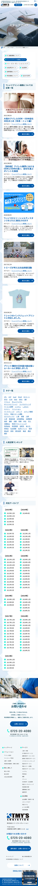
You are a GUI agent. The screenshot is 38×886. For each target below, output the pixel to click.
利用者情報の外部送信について (14, 859)
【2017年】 (8, 616)
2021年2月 (10, 587)
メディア (19, 412)
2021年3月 (10, 584)
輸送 (24, 431)
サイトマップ (9, 856)
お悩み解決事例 (8, 777)
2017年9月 (10, 628)
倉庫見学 (24, 792)
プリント (24, 779)
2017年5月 (10, 636)
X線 (25, 399)
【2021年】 (8, 556)
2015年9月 (10, 668)
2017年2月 (10, 645)
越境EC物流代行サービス (28, 758)
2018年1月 (26, 610)
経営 (30, 428)
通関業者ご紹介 (26, 789)
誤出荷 (6, 431)
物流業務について (12, 76)
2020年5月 (26, 576)
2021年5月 (10, 579)
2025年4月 (10, 519)
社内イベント (22, 428)
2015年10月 (11, 665)
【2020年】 (24, 556)
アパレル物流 (7, 755)
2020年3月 (26, 582)
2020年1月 (26, 587)
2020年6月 (26, 573)
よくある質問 (25, 807)
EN (35, 1)
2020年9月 (26, 565)
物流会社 (7, 426)
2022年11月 (26, 533)
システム (18, 407)
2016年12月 (26, 619)
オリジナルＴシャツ (10, 404)
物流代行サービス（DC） (28, 769)
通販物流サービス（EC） (28, 756)
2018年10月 (26, 602)
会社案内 (24, 67)
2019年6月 (10, 605)
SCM (10, 399)
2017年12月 (11, 619)
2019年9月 (10, 602)
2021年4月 (10, 582)
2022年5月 (26, 545)
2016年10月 (26, 625)
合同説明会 (20, 419)
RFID (5, 399)
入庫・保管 (25, 750)
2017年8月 (10, 631)
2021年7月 (10, 573)
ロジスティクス (9, 416)
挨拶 (5, 421)
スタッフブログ (26, 802)
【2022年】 (24, 530)
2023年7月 (10, 533)
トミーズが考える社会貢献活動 (18, 267)
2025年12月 (11, 513)
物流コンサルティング (28, 784)
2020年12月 (26, 559)
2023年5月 (10, 536)
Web (15, 399)
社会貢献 (13, 428)
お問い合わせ (18, 5)
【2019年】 (8, 595)
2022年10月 (26, 536)
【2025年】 (8, 509)
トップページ (8, 747)
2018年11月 (26, 599)
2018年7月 (26, 605)
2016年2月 (26, 647)
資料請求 (18, 431)
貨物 (11, 431)
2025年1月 (10, 524)
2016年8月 (26, 631)
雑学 (5, 433)
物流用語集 (25, 809)
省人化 (28, 426)
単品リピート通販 (16, 414)
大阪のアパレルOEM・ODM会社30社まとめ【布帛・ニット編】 (18, 119)
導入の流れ (7, 771)
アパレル (7, 402)
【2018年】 (24, 595)
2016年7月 (26, 633)
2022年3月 (26, 547)
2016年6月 (26, 636)
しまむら (25, 407)
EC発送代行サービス (27, 753)
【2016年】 (24, 616)
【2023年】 (8, 530)
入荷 (5, 419)
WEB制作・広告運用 (27, 782)
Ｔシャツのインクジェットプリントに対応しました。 (19, 316)
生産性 (22, 426)
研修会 (6, 428)
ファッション (16, 409)
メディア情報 (28, 412)
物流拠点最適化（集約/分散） (12, 763)
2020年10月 (26, 562)
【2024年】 (24, 509)
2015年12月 (11, 659)
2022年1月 (26, 550)
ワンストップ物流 (8, 758)
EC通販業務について (13, 55)
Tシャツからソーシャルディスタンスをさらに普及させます (18, 219)
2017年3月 (10, 642)
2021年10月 (11, 565)
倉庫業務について (12, 72)
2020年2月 (26, 584)
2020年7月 (26, 570)
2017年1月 (10, 647)
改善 (15, 421)
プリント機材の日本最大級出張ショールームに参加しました (19, 367)
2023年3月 (10, 542)
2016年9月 (26, 628)
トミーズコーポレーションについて (18, 63)
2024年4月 (26, 513)
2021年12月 (11, 559)
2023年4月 (10, 539)
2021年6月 (10, 576)
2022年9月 (26, 539)
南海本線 (12, 419)
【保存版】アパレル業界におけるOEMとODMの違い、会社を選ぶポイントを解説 (19, 168)
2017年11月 (11, 622)
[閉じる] (35, 872)
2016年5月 (26, 639)
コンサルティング (25, 404)
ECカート (27, 397)
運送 (29, 431)
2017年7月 (10, 633)
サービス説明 (8, 407)
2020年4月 (26, 579)
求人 (29, 421)
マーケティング (9, 412)
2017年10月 (11, 625)
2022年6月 (26, 542)
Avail (14, 397)
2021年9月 (10, 568)
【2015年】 (8, 656)
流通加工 (7, 424)
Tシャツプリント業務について (16, 59)
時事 (20, 421)
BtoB (20, 397)
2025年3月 (10, 521)
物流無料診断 (25, 787)
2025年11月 (11, 516)
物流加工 (24, 774)
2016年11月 (26, 622)
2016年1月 (26, 650)
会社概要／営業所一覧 (28, 799)
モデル (6, 414)
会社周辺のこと (12, 67)
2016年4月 (26, 642)
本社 (24, 421)
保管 (22, 416)
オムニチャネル (17, 402)
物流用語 (15, 426)
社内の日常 (26, 76)
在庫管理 (29, 419)
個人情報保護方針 (27, 856)
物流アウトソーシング (19, 424)
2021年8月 (10, 570)
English (17, 871)
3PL (5, 397)
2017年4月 (10, 639)
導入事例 (6, 774)
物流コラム (25, 804)
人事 (17, 416)
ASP (10, 397)
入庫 (27, 416)
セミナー (7, 409)
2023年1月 (10, 547)
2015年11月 (11, 662)
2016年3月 (26, 645)
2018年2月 (26, 608)
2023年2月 (10, 545)
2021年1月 (10, 590)
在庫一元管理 (7, 761)
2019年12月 (11, 599)
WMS (20, 399)
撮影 (10, 421)
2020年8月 (26, 568)
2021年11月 (11, 562)
